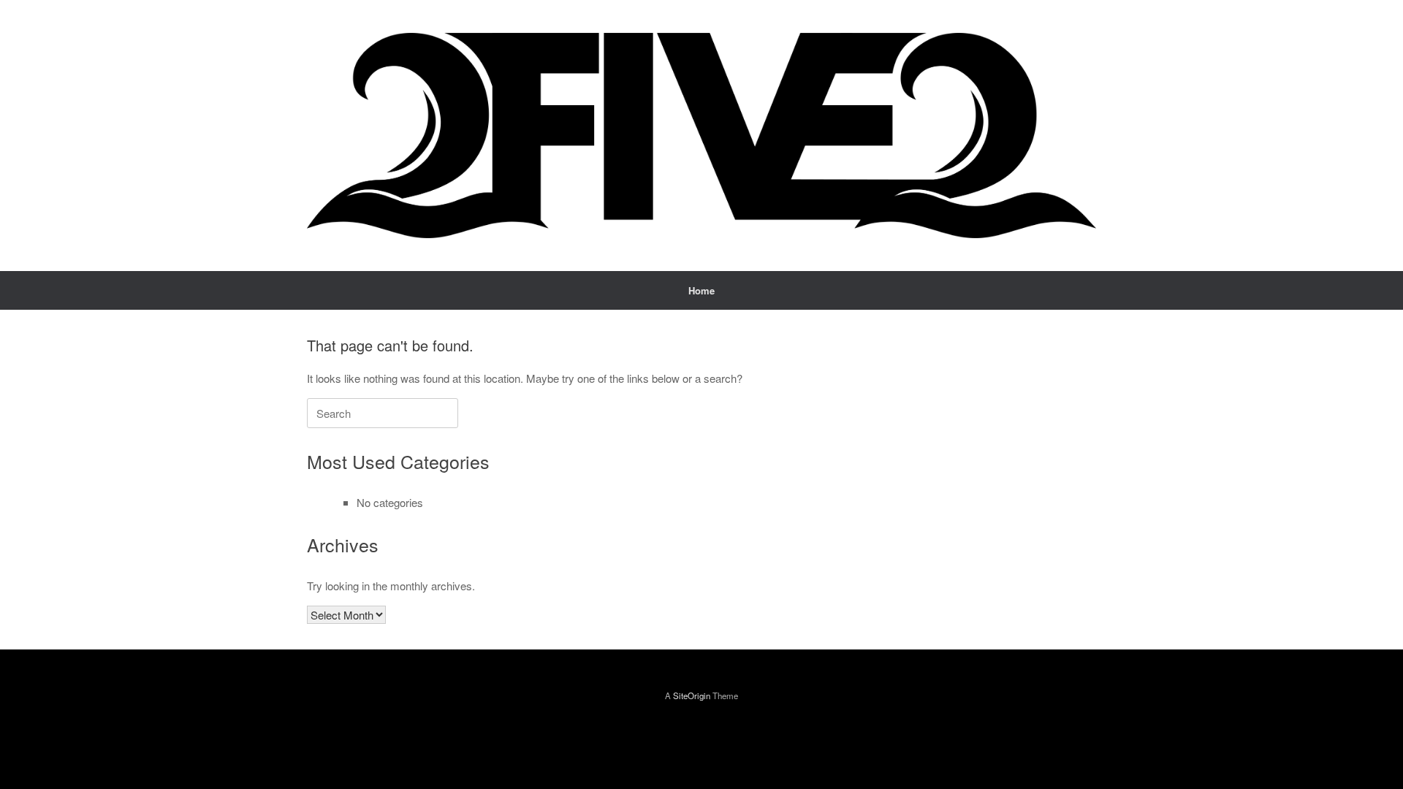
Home (701, 290)
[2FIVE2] (701, 135)
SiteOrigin (691, 695)
